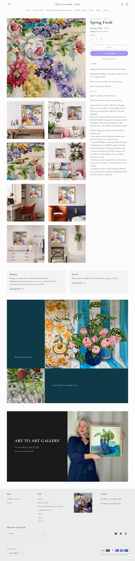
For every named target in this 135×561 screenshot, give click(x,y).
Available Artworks (13, 499)
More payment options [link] (109, 58)
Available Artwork (44, 510)
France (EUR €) (14, 553)
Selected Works (43, 503)
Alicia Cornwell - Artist (111, 554)
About (40, 517)
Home (40, 499)
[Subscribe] (44, 533)
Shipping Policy (16, 289)
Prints (40, 514)
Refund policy (77, 283)
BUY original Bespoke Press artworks (50, 506)
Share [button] (94, 64)
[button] (9, 4)
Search (9, 503)
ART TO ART (33, 447)
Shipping (92, 31)
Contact (41, 521)
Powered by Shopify (123, 554)
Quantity (93, 35)
